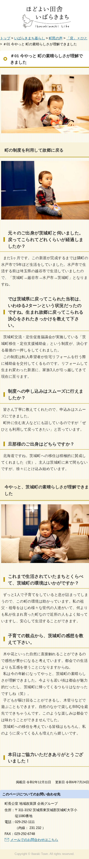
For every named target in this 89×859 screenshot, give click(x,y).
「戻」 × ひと (76, 38)
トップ (5, 38)
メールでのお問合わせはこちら (34, 840)
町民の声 (56, 38)
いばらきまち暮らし (29, 38)
